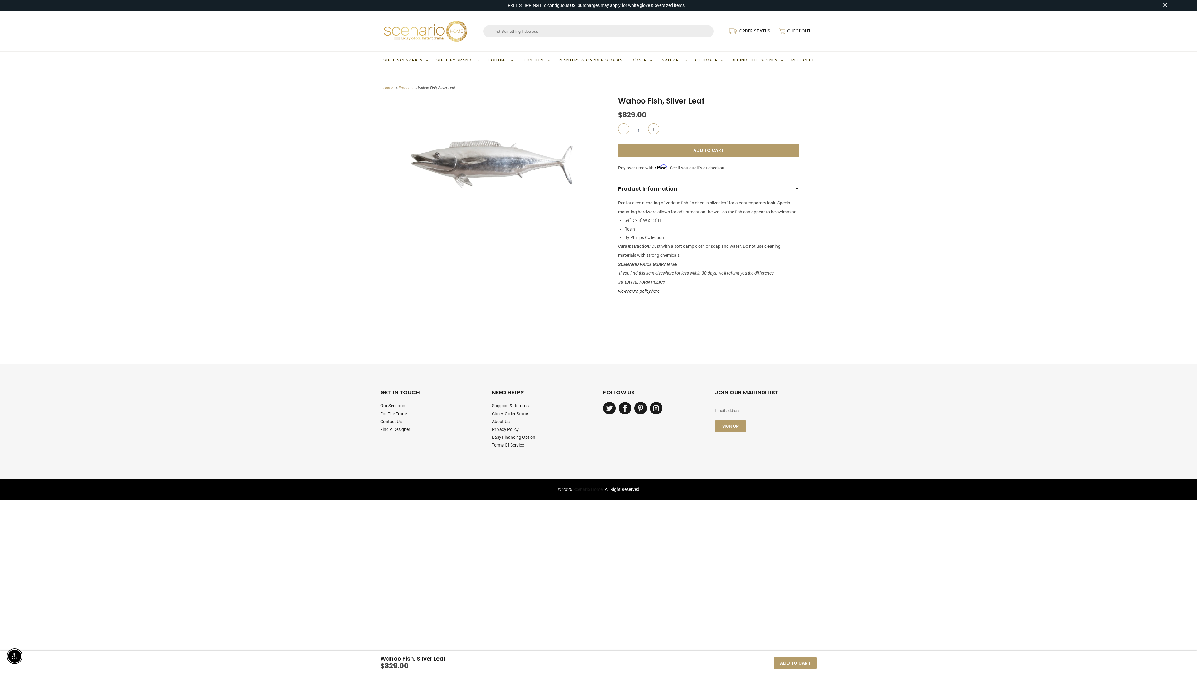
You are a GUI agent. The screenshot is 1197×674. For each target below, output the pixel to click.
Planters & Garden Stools (591, 60)
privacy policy (505, 429)
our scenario (392, 405)
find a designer (395, 429)
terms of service (508, 444)
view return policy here (639, 291)
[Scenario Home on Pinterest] (640, 408)
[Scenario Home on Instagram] (656, 408)
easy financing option (513, 437)
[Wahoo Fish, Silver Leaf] (492, 164)
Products (406, 88)
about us (501, 421)
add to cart (795, 663)
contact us (391, 421)
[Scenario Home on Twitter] (609, 408)
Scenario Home (588, 489)
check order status (510, 413)
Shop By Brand (455, 60)
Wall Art (671, 60)
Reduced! (802, 60)
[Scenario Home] (425, 31)
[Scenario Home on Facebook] (625, 408)
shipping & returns (510, 405)
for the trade (393, 413)
